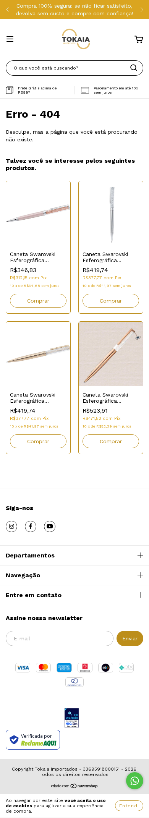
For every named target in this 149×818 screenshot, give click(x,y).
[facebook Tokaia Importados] (30, 526)
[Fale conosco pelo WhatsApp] (134, 780)
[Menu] (10, 40)
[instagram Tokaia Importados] (11, 526)
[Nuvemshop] (75, 787)
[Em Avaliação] (72, 718)
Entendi (129, 805)
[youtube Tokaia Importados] (49, 526)
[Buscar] (133, 68)
